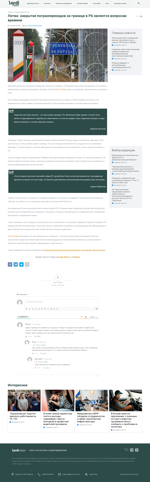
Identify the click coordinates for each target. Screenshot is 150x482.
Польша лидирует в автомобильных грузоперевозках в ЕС (121, 65)
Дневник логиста (33, 3)
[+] (57, 308)
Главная (10, 12)
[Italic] (29, 309)
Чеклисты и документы (64, 3)
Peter (45, 362)
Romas (43, 345)
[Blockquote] (45, 309)
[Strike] (35, 309)
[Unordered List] (41, 309)
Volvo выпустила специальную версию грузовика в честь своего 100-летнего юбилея (125, 40)
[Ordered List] (38, 309)
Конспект (47, 3)
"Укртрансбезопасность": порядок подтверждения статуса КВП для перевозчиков (125, 169)
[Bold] (26, 309)
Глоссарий (96, 3)
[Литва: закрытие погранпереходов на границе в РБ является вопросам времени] (10, 264)
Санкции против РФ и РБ (21, 12)
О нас (107, 3)
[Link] (51, 309)
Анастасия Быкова (35, 26)
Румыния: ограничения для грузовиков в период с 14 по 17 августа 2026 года (125, 180)
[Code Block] (48, 309)
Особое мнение (82, 3)
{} (54, 308)
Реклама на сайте (120, 3)
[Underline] (32, 309)
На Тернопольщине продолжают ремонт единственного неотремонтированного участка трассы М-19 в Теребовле (122, 195)
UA (141, 16)
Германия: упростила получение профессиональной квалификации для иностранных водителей (125, 52)
